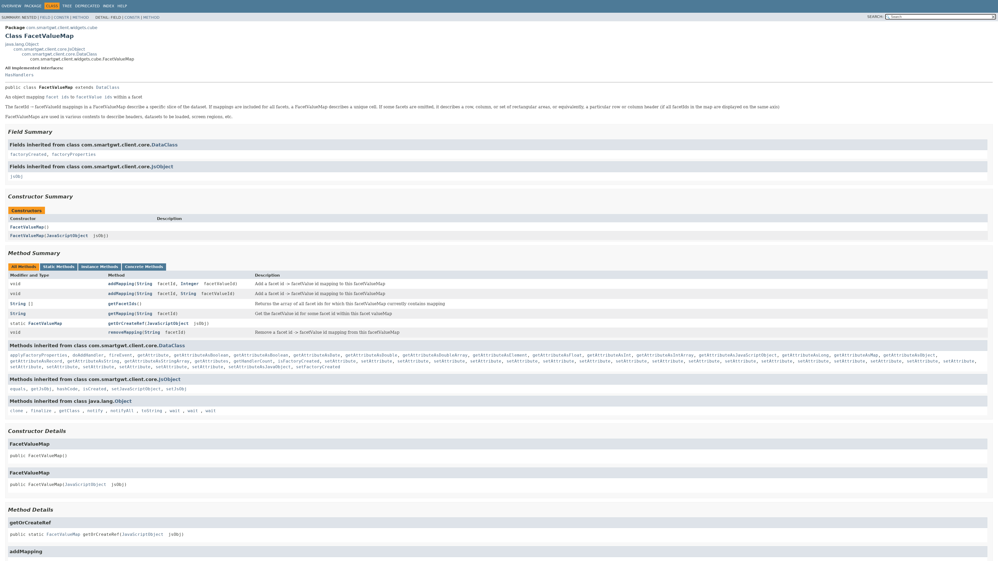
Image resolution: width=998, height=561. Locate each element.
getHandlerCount (253, 361)
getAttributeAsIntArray (665, 355)
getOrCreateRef (126, 323)
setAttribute (340, 361)
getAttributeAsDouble (371, 355)
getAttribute (153, 355)
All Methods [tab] (23, 267)
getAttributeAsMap (856, 355)
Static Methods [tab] (58, 267)
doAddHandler (88, 355)
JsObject (162, 166)
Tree (67, 6)
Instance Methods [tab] (99, 267)
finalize (41, 410)
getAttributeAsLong (805, 355)
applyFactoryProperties (38, 355)
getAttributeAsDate (316, 355)
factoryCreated (28, 154)
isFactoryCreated (298, 361)
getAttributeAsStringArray (156, 361)
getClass (69, 410)
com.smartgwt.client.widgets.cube (61, 27)
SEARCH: (875, 17)
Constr (61, 17)
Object (123, 401)
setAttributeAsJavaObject (259, 366)
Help (122, 6)
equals (18, 388)
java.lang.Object (22, 44)
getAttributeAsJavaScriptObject (738, 355)
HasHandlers (19, 74)
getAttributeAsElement (500, 355)
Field (45, 17)
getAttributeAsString (93, 361)
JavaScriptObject (67, 235)
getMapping (121, 313)
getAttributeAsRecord (36, 361)
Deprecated (87, 6)
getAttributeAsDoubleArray (435, 355)
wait (175, 410)
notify (95, 410)
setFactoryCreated (318, 366)
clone (16, 410)
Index (108, 6)
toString (151, 410)
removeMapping (125, 332)
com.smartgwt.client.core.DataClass (59, 54)
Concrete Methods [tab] (144, 267)
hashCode (67, 388)
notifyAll (122, 410)
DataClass (108, 87)
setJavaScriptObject (136, 388)
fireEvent (120, 355)
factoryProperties (74, 154)
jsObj (16, 176)
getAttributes (211, 361)
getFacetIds (122, 303)
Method (81, 17)
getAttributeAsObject (909, 355)
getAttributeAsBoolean (201, 355)
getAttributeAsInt (609, 355)
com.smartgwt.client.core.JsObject (49, 49)
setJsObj (176, 388)
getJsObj (41, 388)
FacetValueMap (27, 227)
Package (33, 6)
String (144, 283)
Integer (190, 283)
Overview (11, 6)
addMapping (121, 283)
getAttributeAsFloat (557, 355)
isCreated (94, 388)
